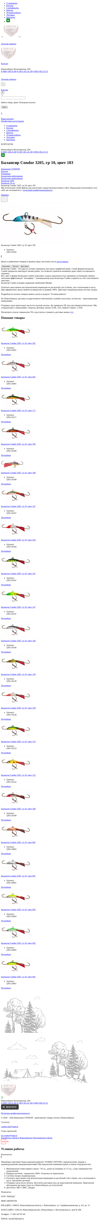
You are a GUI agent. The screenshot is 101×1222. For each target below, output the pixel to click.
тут (71, 312)
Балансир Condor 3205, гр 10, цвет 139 (18, 674)
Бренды (9, 10)
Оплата (15, 266)
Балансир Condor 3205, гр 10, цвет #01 (18, 977)
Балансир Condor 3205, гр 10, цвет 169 (18, 444)
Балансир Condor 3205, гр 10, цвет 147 (18, 607)
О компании (11, 3)
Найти (4, 107)
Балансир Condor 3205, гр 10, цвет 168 (18, 473)
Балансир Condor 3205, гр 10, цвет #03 (18, 909)
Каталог (10, 5)
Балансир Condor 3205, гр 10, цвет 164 (18, 540)
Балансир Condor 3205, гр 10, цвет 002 (18, 842)
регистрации (62, 261)
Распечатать (6, 1154)
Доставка (10, 15)
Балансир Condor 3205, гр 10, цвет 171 (18, 410)
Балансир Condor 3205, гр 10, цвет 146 (18, 641)
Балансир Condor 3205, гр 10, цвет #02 (18, 943)
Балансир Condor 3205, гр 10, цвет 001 (18, 876)
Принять (5, 195)
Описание (6, 266)
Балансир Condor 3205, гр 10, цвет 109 (18, 809)
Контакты (10, 17)
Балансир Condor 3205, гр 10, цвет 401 (18, 377)
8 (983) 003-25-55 (40, 71)
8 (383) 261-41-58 (24, 71)
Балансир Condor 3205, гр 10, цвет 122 (18, 775)
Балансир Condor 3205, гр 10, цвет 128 (18, 708)
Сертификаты (12, 8)
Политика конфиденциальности (15, 1113)
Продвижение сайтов (42, 1138)
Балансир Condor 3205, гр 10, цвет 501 (18, 343)
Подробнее (6, 354)
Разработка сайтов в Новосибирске (17, 1138)
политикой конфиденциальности (37, 190)
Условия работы (13, 13)
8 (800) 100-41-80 (8, 71)
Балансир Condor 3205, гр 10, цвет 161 (18, 573)
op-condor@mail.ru (9, 1135)
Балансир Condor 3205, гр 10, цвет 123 (18, 741)
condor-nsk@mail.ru (9, 1127)
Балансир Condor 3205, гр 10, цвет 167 (18, 506)
